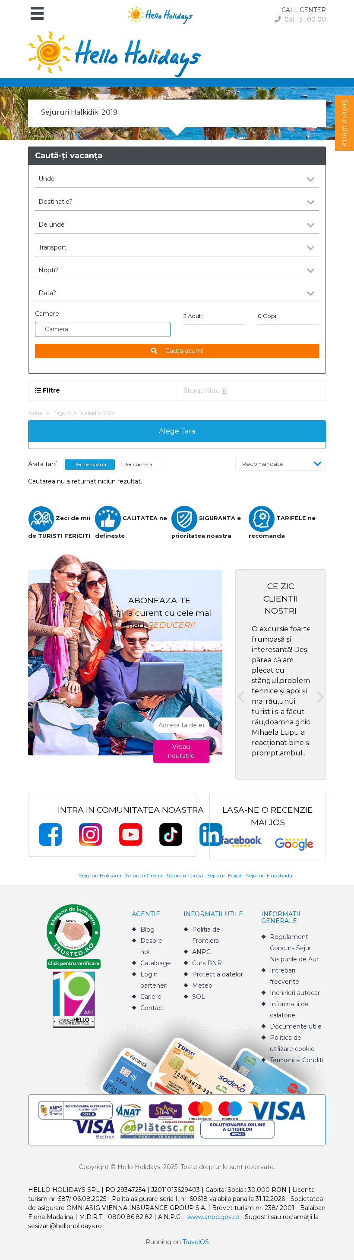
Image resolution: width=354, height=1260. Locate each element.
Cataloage (155, 963)
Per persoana (89, 464)
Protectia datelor (217, 974)
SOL (198, 997)
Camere (47, 314)
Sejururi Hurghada (269, 875)
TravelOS (196, 1242)
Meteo (202, 985)
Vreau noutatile (181, 751)
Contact (152, 1008)
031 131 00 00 (304, 19)
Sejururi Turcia (185, 875)
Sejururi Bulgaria (100, 875)
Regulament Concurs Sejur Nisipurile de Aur (294, 948)
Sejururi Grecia (144, 875)
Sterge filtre (202, 391)
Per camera (137, 464)
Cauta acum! (183, 351)
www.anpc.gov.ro (213, 1217)
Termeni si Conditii (297, 1060)
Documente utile (296, 1026)
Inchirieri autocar (295, 993)
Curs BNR (207, 963)
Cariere (150, 997)
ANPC (201, 952)
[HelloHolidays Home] (160, 14)
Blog (147, 929)
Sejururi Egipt (224, 875)
